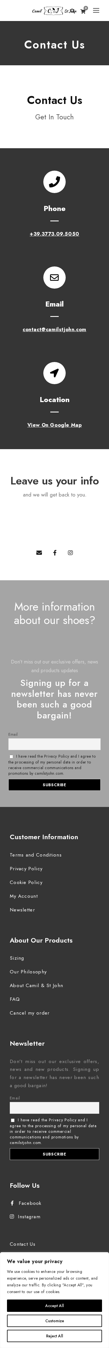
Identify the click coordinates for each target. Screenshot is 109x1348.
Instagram (29, 1216)
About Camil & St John (36, 985)
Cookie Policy (26, 882)
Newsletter (22, 909)
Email (13, 734)
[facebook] (55, 553)
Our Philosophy (28, 971)
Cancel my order (30, 1013)
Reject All (54, 1336)
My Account (24, 896)
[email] (39, 553)
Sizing (17, 958)
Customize (54, 1321)
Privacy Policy (26, 868)
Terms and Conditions (36, 855)
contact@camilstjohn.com (54, 329)
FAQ (15, 999)
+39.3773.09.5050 (54, 234)
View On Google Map (54, 425)
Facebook (30, 1203)
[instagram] (70, 553)
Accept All (54, 1305)
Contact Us (22, 1244)
